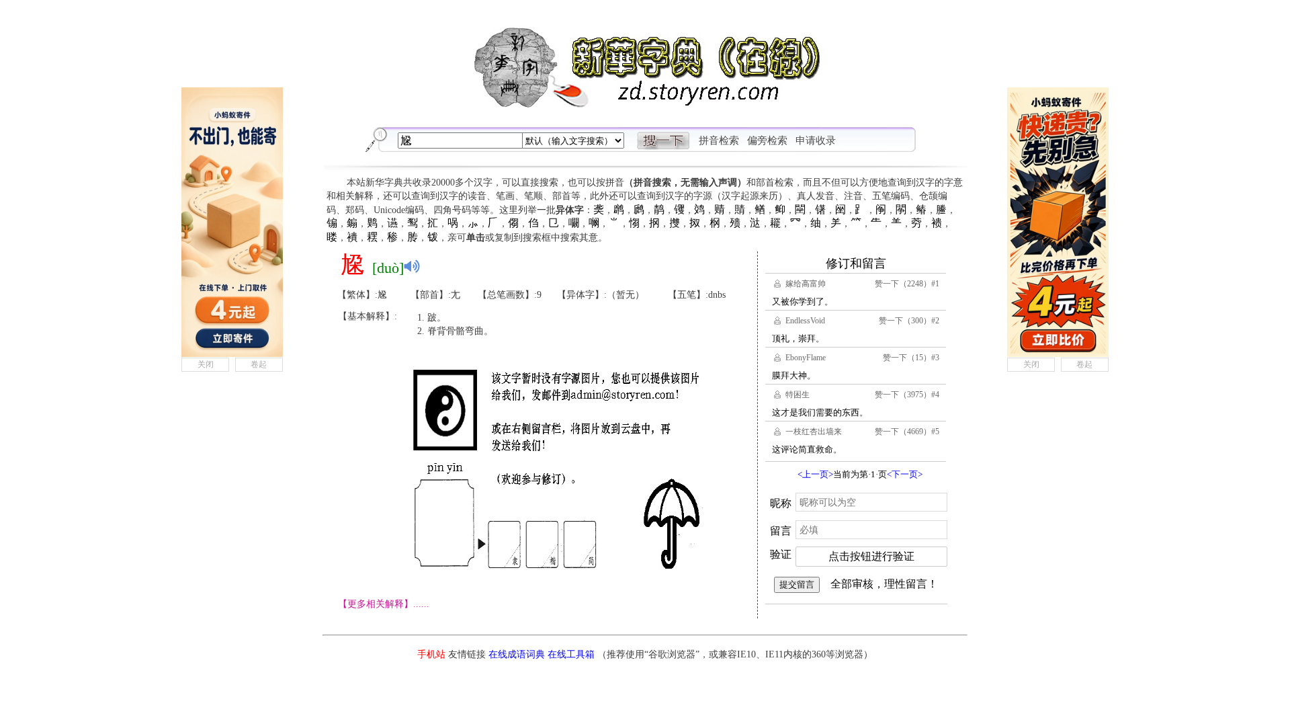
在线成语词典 (516, 654)
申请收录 (816, 140)
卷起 (259, 364)
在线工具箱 (571, 654)
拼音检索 (719, 140)
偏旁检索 (767, 140)
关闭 (206, 364)
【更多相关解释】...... (383, 604)
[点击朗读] (412, 266)
